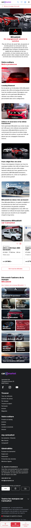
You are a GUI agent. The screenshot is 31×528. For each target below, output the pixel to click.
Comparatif (5, 443)
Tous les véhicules (7, 396)
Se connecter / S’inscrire (8, 438)
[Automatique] (6, 488)
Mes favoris (5, 440)
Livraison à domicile (7, 427)
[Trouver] (18, 2)
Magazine (4, 411)
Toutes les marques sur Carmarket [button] (12, 500)
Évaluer (4, 424)
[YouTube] (17, 387)
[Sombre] (25, 488)
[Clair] (15, 488)
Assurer (4, 429)
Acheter (4, 422)
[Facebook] (3, 387)
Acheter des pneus (7, 398)
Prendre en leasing (7, 419)
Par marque (5, 401)
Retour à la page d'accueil (11, 6)
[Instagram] (10, 387)
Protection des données (9, 459)
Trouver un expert (7, 403)
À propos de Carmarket (8, 451)
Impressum (5, 456)
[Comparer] (20, 243)
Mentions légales (7, 461)
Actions (4, 408)
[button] (28, 499)
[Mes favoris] (21, 2)
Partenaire (5, 406)
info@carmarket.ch (8, 480)
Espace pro (5, 454)
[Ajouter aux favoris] (17, 243)
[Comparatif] (25, 2)
